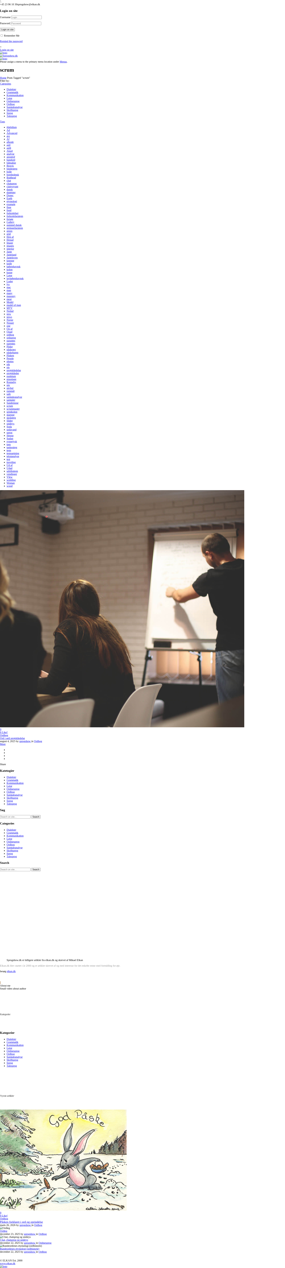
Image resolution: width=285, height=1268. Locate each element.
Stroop (10, 435)
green (9, 231)
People (10, 358)
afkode (10, 142)
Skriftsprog (12, 110)
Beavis (10, 165)
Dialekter (11, 89)
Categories (5, 83)
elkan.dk (11, 971)
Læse (9, 98)
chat (9, 180)
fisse (9, 207)
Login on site (7, 29)
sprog (9, 432)
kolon (10, 269)
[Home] (3, 52)
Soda (9, 426)
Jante (9, 251)
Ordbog (11, 104)
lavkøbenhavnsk (15, 278)
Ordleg (3, 1231)
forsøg (10, 219)
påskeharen (12, 352)
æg (8, 136)
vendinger (12, 474)
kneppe (10, 260)
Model (10, 302)
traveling (11, 462)
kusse (9, 272)
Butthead (11, 177)
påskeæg (11, 349)
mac (9, 287)
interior (10, 248)
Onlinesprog (13, 101)
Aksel (10, 151)
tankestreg (12, 447)
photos (10, 361)
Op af (10, 328)
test (8, 459)
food (9, 210)
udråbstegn (12, 471)
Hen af (10, 237)
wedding (11, 480)
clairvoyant (12, 186)
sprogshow (25, 741)
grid (9, 234)
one (8, 325)
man (9, 290)
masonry (11, 296)
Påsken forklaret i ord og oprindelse (21, 1222)
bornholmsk (13, 174)
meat (9, 299)
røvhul (10, 388)
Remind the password (11, 41)
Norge (10, 320)
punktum (11, 376)
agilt (9, 148)
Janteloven (12, 257)
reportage (11, 379)
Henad (10, 239)
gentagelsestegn (15, 228)
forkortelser (12, 213)
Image (10, 242)
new (9, 314)
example (11, 204)
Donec (10, 195)
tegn (9, 450)
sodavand (11, 429)
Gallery (10, 222)
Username (5, 17)
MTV (10, 308)
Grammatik (12, 92)
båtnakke (11, 162)
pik (8, 364)
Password (5, 23)
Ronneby (11, 382)
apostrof (11, 156)
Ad (8, 130)
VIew (10, 477)
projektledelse (14, 370)
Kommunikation (15, 95)
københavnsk (13, 266)
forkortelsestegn (15, 216)
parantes (11, 340)
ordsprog (11, 337)
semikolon (12, 411)
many (9, 293)
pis (8, 367)
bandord (11, 159)
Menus (63, 61)
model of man (14, 305)
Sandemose (12, 403)
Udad (9, 468)
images (10, 245)
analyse (10, 154)
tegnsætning (13, 453)
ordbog (10, 334)
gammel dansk (14, 225)
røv (8, 385)
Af (8, 139)
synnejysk (12, 441)
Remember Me (11, 35)
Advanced (12, 133)
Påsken (10, 355)
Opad (9, 331)
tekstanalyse (13, 456)
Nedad (10, 311)
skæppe (11, 414)
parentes (11, 343)
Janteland (11, 254)
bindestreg (12, 168)
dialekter (11, 192)
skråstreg (11, 417)
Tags (2, 121)
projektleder (13, 373)
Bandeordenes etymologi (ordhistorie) (19, 1248)
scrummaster (13, 408)
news (9, 317)
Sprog (10, 113)
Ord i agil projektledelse (12, 738)
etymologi (12, 201)
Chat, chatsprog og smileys (14, 1240)
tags (9, 444)
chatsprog (12, 183)
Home (3, 77)
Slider (10, 420)
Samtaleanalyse (15, 107)
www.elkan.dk (7, 1263)
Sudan (10, 438)
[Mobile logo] (3, 1266)
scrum (10, 405)
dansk (10, 189)
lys (8, 284)
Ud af (10, 465)
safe (9, 394)
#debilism (12, 127)
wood (10, 486)
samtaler (11, 400)
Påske (10, 346)
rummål (11, 391)
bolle (9, 171)
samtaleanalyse (14, 397)
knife (9, 263)
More (3, 744)
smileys (10, 423)
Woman (11, 483)
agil (8, 145)
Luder (10, 281)
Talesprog (12, 116)
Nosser (10, 322)
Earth (9, 198)
